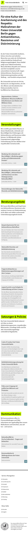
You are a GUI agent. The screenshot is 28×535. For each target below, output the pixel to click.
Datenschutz (6, 489)
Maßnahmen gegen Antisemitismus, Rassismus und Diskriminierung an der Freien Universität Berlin (13, 9)
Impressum (5, 486)
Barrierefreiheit (6, 494)
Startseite (5, 479)
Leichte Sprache (6, 481)
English (4, 512)
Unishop (5, 499)
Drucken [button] (5, 509)
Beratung (5, 497)
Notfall (4, 492)
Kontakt (5, 484)
